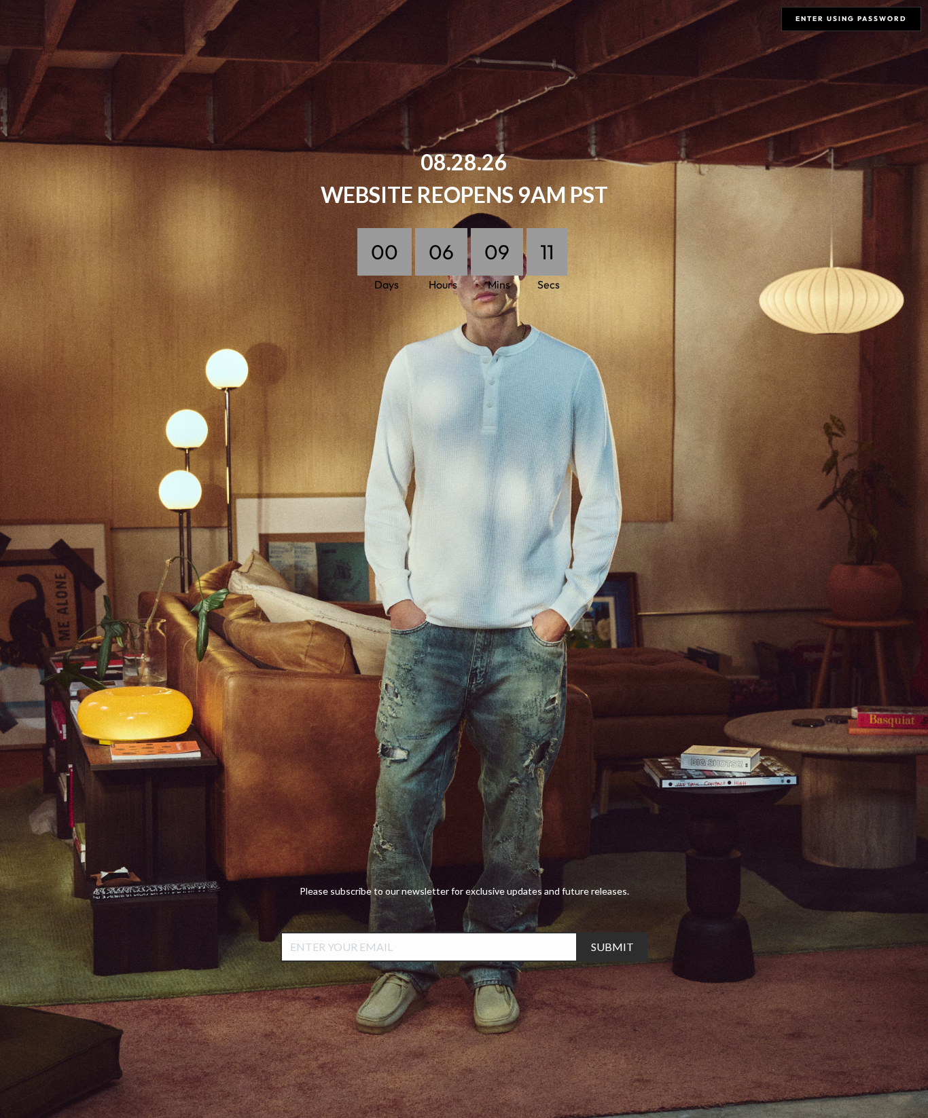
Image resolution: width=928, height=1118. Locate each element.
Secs (548, 284)
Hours (437, 284)
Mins (493, 284)
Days (380, 284)
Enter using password (851, 18)
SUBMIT (612, 946)
